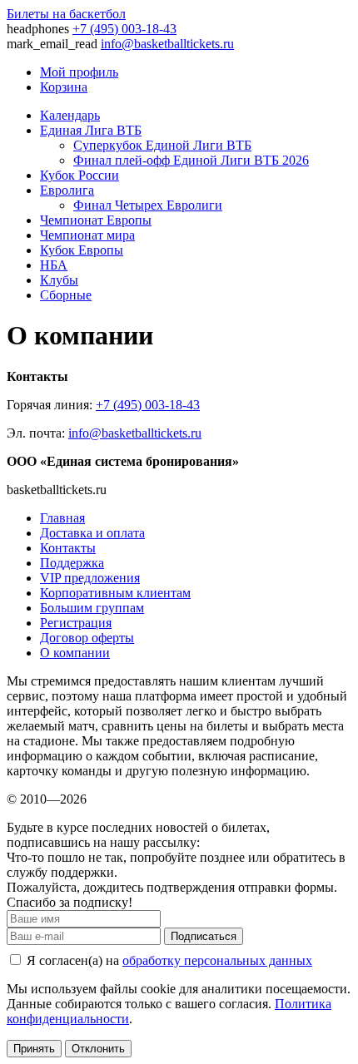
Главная (62, 518)
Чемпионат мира (87, 235)
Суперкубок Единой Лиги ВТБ (162, 145)
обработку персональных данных (217, 960)
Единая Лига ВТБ (91, 130)
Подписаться (203, 936)
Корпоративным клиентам (115, 593)
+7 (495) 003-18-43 (124, 29)
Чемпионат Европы (96, 220)
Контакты (68, 548)
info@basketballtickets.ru (167, 44)
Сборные (66, 295)
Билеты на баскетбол (66, 14)
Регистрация (76, 623)
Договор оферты (87, 638)
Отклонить (98, 1048)
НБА (53, 265)
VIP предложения (90, 578)
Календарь (70, 115)
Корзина (63, 87)
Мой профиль (79, 72)
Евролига (67, 190)
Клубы (59, 280)
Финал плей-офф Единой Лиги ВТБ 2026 (191, 160)
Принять (34, 1048)
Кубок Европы (81, 250)
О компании (75, 653)
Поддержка (72, 563)
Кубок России (79, 175)
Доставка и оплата (92, 533)
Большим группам (92, 608)
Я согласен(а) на (167, 960)
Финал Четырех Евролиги (147, 205)
